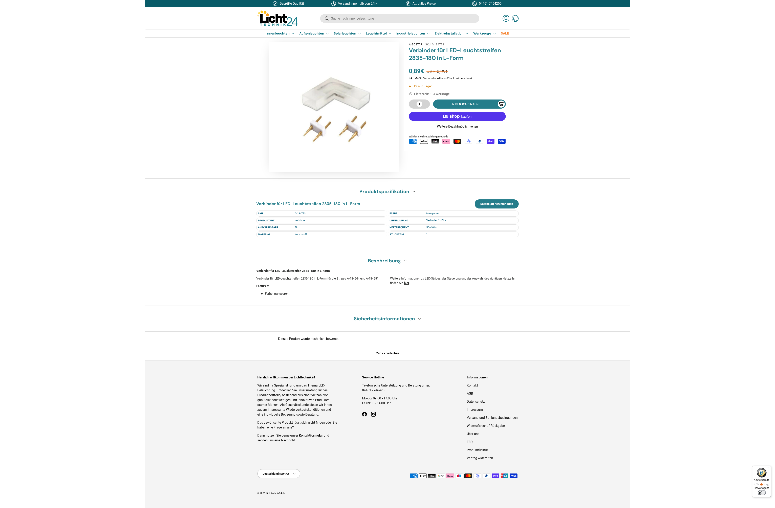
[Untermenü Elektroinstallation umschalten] (466, 33)
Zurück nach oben (387, 353)
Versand (428, 78)
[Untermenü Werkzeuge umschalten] (494, 33)
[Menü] (768, 468)
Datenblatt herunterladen (496, 203)
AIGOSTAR (415, 44)
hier (406, 283)
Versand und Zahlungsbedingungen (492, 418)
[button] (515, 18)
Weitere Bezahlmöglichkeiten (457, 126)
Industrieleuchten (410, 33)
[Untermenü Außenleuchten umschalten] (327, 33)
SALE (505, 33)
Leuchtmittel (376, 33)
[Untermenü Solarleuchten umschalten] (359, 33)
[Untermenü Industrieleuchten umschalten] (428, 33)
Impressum (475, 410)
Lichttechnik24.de (275, 493)
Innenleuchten (278, 33)
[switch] (762, 492)
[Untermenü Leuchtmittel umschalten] (390, 33)
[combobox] (399, 18)
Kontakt (472, 385)
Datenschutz (476, 401)
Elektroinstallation (449, 33)
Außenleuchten (311, 33)
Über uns (473, 434)
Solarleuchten (345, 33)
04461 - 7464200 (374, 390)
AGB (470, 393)
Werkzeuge (482, 33)
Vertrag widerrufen (480, 458)
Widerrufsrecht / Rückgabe (486, 426)
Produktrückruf (477, 450)
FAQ (470, 442)
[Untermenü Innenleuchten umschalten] (292, 33)
